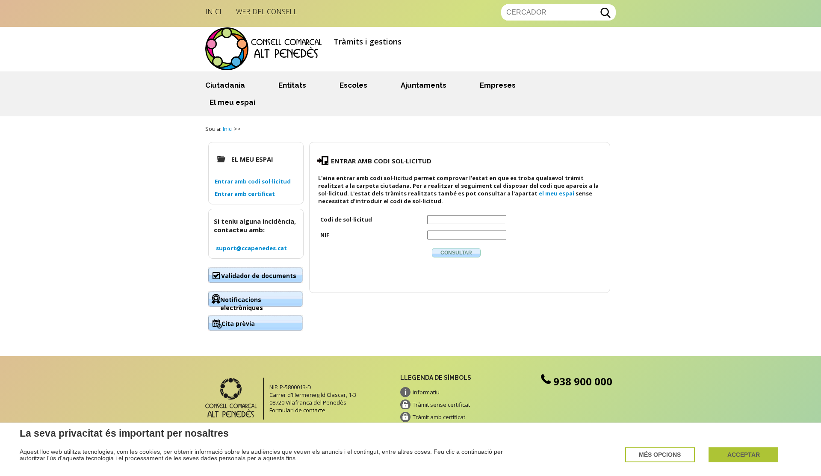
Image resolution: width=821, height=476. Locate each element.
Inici (213, 11)
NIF (324, 235)
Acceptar (743, 455)
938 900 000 (582, 381)
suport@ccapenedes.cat (251, 248)
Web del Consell (266, 11)
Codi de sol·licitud (346, 219)
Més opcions (660, 455)
